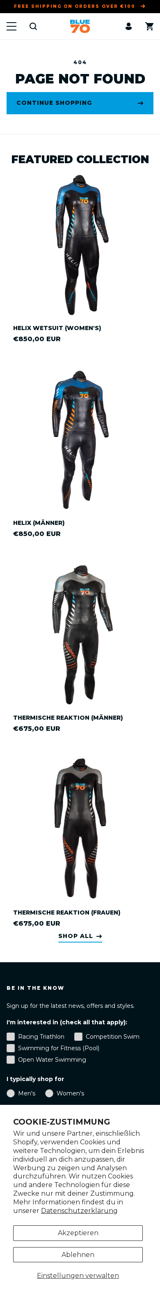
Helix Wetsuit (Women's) (57, 328)
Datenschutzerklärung (79, 1211)
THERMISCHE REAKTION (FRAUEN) (67, 912)
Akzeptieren (78, 1233)
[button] (11, 26)
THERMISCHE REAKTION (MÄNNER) (68, 718)
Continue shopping (54, 102)
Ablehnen (78, 1255)
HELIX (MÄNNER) (39, 523)
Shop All (75, 936)
